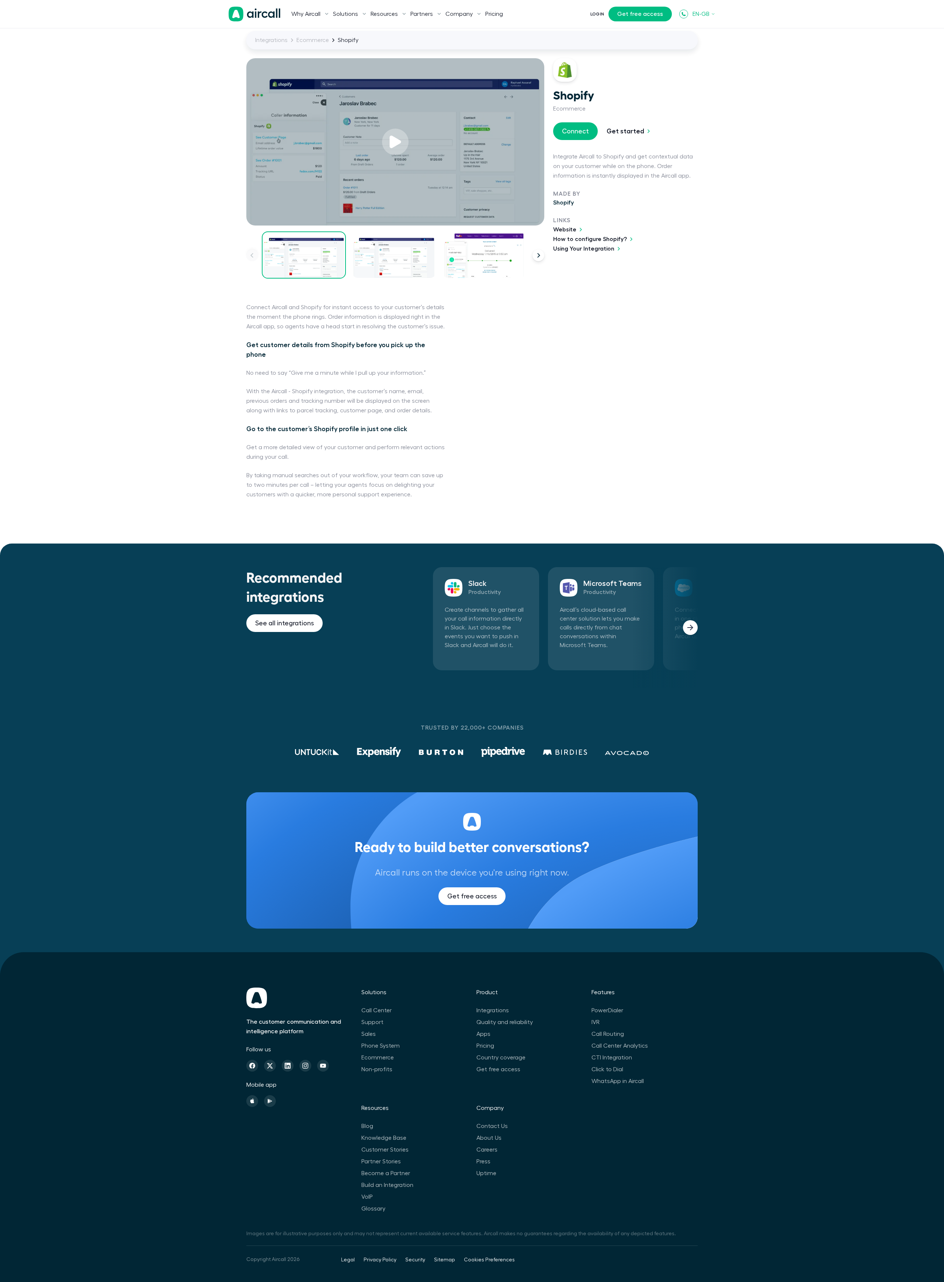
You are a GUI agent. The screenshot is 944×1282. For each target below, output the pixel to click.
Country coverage (500, 1058)
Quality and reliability (504, 1022)
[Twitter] (270, 1066)
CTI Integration (611, 1058)
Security (415, 1259)
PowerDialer (607, 1010)
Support (372, 1022)
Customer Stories (385, 1150)
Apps (483, 1034)
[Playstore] (270, 1101)
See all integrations (284, 623)
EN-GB (701, 14)
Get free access (640, 14)
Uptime (486, 1173)
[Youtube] (323, 1066)
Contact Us (492, 1126)
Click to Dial (607, 1069)
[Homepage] (254, 14)
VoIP (367, 1197)
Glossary (373, 1209)
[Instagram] (305, 1066)
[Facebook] (252, 1066)
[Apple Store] (252, 1101)
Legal (348, 1259)
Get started (625, 131)
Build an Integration (387, 1185)
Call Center (376, 1010)
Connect (575, 131)
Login (597, 14)
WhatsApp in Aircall (617, 1081)
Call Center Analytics (619, 1046)
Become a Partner (385, 1173)
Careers (486, 1150)
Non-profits (376, 1069)
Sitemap (444, 1259)
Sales (368, 1034)
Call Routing (607, 1034)
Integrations (271, 40)
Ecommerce (312, 40)
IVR (595, 1022)
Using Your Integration (583, 249)
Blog (367, 1126)
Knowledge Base (383, 1138)
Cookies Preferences (489, 1259)
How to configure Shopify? (590, 239)
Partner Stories (381, 1161)
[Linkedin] (288, 1066)
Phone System (380, 1046)
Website (564, 230)
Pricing (494, 14)
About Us (489, 1138)
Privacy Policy (380, 1259)
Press (483, 1161)
